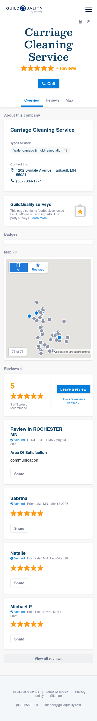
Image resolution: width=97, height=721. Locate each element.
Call (51, 83)
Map (69, 100)
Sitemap (56, 695)
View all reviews (49, 658)
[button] (29, 316)
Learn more (39, 218)
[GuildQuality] (24, 9)
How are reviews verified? (73, 401)
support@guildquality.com (62, 704)
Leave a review (73, 389)
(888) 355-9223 (27, 704)
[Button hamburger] (88, 9)
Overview (32, 100)
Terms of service (57, 692)
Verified (19, 439)
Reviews (52, 100)
